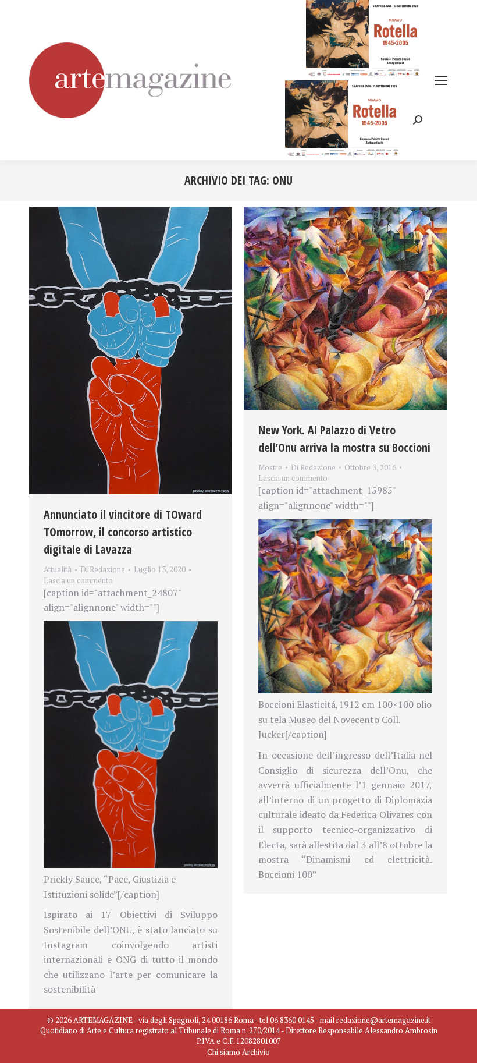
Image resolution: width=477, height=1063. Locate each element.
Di (102, 569)
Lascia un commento (78, 580)
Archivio (256, 1052)
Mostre (270, 467)
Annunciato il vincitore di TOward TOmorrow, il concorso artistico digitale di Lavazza (123, 531)
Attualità (58, 569)
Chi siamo (223, 1052)
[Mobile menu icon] (441, 80)
